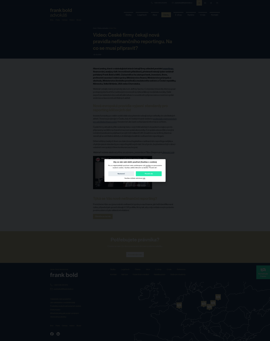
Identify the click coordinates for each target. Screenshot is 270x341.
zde (144, 178)
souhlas (148, 165)
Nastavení (121, 174)
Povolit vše (149, 174)
